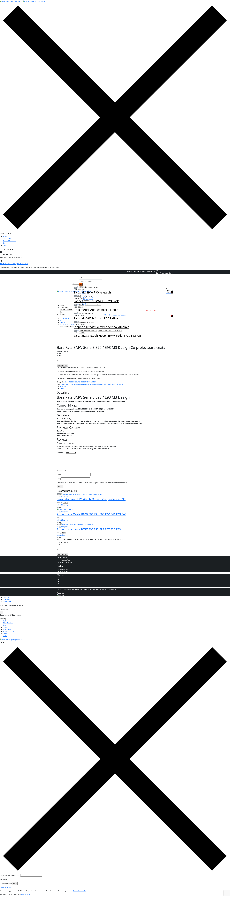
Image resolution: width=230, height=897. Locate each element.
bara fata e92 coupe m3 (98, 384)
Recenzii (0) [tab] (63, 388)
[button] (172, 291)
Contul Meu (7, 239)
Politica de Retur (65, 560)
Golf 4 (5, 634)
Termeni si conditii (66, 562)
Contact (5, 245)
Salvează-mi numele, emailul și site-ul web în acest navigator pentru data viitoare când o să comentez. (92, 483)
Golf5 (5, 627)
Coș (4, 243)
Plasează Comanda (9, 241)
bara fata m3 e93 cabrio (115, 384)
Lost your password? (7, 887)
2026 (4, 625)
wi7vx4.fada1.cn (8, 632)
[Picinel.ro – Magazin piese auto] (22, 1)
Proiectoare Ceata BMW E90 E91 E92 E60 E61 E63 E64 (91, 514)
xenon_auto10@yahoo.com (14, 263)
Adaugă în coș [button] (62, 505)
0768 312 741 (151, 271)
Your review (61, 471)
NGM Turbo (64, 571)
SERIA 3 (62, 322)
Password (4, 879)
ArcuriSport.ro (64, 569)
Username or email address (10, 875)
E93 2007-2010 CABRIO (88, 382)
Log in (15, 883)
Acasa (5, 237)
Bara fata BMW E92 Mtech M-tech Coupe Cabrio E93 (91, 499)
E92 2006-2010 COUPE (67, 325)
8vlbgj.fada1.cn (8, 623)
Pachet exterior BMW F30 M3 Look (96, 301)
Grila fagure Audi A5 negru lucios (96, 310)
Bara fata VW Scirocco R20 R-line (96, 318)
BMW (61, 320)
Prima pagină (64, 318)
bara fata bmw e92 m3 (81, 384)
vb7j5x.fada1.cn (8, 629)
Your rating (61, 452)
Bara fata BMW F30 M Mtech (92, 292)
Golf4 (5, 636)
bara (4, 621)
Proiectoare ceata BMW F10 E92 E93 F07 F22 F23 (89, 529)
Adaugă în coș (62, 365)
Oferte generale (78, 284)
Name (59, 475)
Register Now (25, 894)
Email (58, 479)
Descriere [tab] (63, 386)
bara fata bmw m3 (67, 384)
